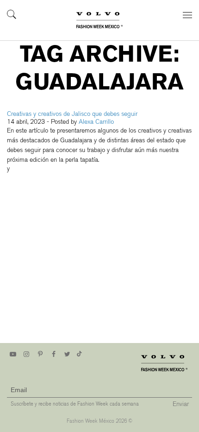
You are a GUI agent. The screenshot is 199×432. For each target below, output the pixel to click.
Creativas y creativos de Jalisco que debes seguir (72, 114)
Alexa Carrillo (96, 122)
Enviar (181, 403)
